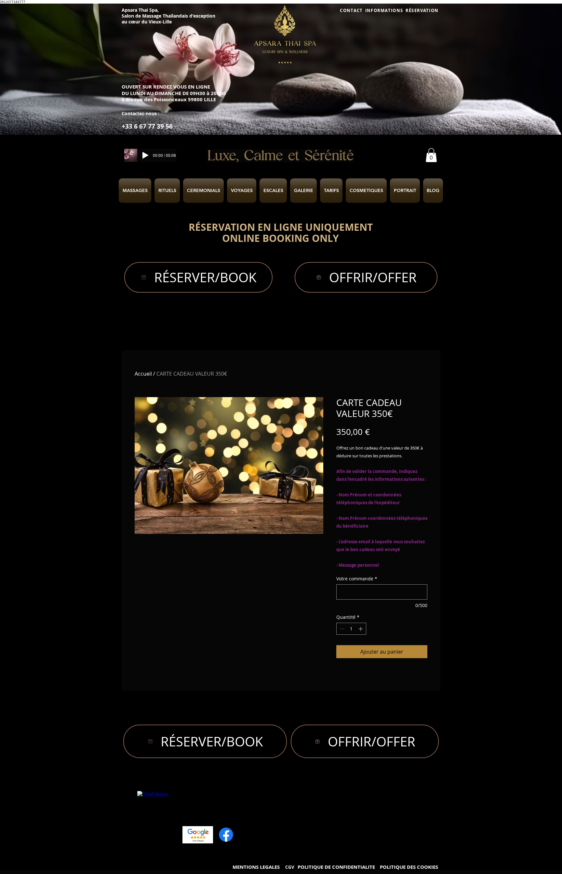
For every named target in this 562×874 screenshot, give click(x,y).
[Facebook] (226, 834)
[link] (431, 155)
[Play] (145, 155)
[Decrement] (341, 628)
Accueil (143, 373)
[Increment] (361, 628)
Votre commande (356, 579)
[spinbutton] (351, 628)
